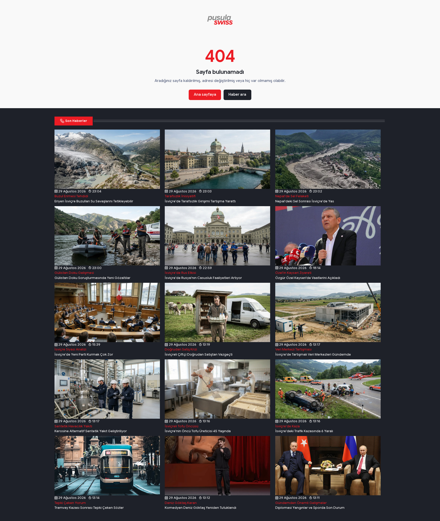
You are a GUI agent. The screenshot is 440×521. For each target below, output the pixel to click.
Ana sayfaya (205, 94)
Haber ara (237, 94)
